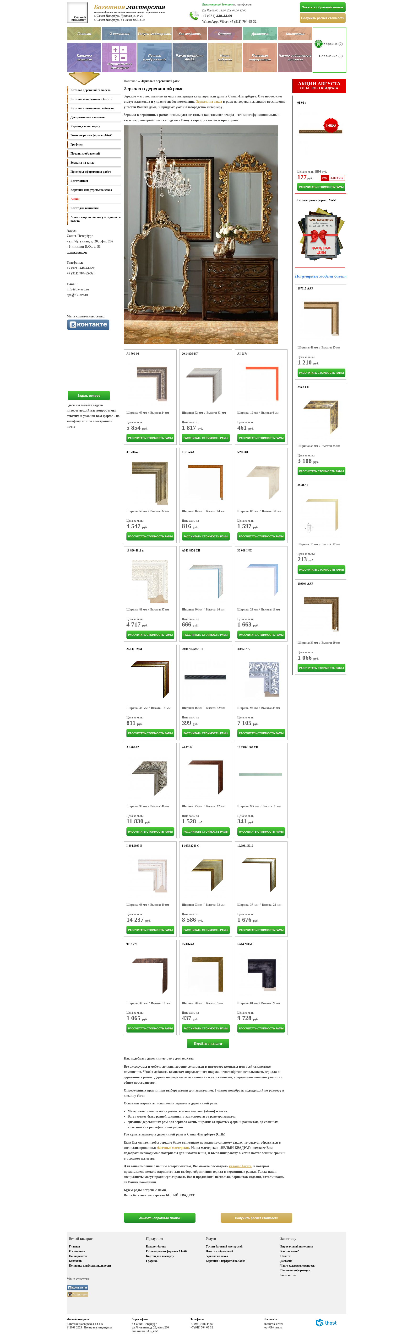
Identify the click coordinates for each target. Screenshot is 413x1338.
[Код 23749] (260, 384)
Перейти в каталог (208, 1043)
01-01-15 (303, 485)
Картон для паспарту (85, 126)
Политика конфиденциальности (90, 1265)
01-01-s (301, 102)
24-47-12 (187, 747)
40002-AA (243, 649)
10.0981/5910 (245, 845)
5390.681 (242, 452)
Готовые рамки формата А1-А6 (166, 1251)
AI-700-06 (132, 353)
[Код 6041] (205, 384)
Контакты (295, 34)
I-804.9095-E (134, 845)
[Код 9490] (149, 876)
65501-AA (188, 944)
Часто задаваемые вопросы (295, 57)
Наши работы (225, 57)
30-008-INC (244, 550)
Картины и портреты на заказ (91, 190)
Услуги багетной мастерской (224, 1246)
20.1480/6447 (190, 353)
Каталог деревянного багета (91, 90)
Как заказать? (289, 1251)
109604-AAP (305, 583)
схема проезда (77, 252)
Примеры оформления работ (91, 171)
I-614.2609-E (245, 944)
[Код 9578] (150, 581)
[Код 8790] (205, 679)
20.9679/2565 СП (192, 649)
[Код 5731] (260, 778)
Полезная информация (260, 57)
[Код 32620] (149, 384)
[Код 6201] (261, 483)
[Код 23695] (260, 679)
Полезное (130, 81)
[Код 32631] (260, 975)
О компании (119, 34)
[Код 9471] (149, 778)
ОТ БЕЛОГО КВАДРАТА (319, 85)
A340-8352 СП (191, 550)
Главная (84, 34)
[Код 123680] (320, 319)
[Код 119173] (205, 483)
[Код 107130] (205, 975)
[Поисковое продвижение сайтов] (326, 1325)
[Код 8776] (205, 581)
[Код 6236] (150, 975)
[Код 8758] (320, 417)
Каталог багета (156, 1246)
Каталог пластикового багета (91, 99)
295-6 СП (303, 387)
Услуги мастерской (154, 34)
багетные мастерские (173, 1148)
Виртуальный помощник (296, 1246)
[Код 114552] (320, 516)
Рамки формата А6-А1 (189, 57)
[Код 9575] (150, 483)
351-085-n (132, 452)
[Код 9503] (205, 876)
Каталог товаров (84, 57)
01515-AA (188, 452)
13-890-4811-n (135, 550)
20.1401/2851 (134, 649)
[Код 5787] (260, 876)
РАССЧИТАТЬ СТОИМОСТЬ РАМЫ (150, 438)
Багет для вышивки (84, 208)
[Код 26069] (205, 778)
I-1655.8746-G (190, 845)
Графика (77, 144)
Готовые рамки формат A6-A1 (92, 135)
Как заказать (190, 34)
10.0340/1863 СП (247, 747)
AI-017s (242, 353)
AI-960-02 (132, 747)
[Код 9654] (260, 581)
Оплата (225, 34)
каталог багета (240, 1166)
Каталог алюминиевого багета (92, 108)
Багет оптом (79, 180)
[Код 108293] (320, 614)
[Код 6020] (150, 679)
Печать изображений (154, 57)
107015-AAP (305, 288)
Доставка (260, 34)
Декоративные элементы (88, 117)
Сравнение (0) (331, 56)
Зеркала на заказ (82, 162)
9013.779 (131, 944)
